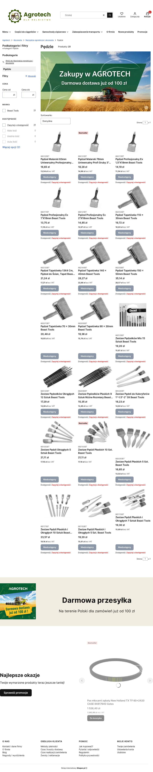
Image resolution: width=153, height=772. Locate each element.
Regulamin (84, 752)
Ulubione (121, 752)
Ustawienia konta (125, 749)
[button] (110, 15)
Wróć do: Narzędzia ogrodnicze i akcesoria (19, 62)
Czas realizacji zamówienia (54, 752)
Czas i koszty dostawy (52, 749)
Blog (4, 752)
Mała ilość (12, 130)
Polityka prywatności (89, 755)
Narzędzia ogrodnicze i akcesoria (40, 40)
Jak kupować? (86, 746)
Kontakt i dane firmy (12, 746)
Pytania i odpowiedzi (89, 749)
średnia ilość (13, 136)
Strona (139, 122)
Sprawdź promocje (16, 692)
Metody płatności (49, 746)
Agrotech (6, 40)
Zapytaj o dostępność (18, 125)
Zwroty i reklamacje (50, 755)
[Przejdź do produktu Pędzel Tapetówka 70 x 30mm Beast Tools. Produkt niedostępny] (58, 308)
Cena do (26, 89)
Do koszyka (96, 718)
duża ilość (12, 141)
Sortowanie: (46, 115)
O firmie (6, 749)
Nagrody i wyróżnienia (13, 755)
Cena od (6, 89)
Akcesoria (18, 40)
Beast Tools (13, 110)
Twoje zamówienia (126, 746)
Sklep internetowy (73, 768)
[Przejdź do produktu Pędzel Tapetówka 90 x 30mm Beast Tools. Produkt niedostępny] (95, 308)
